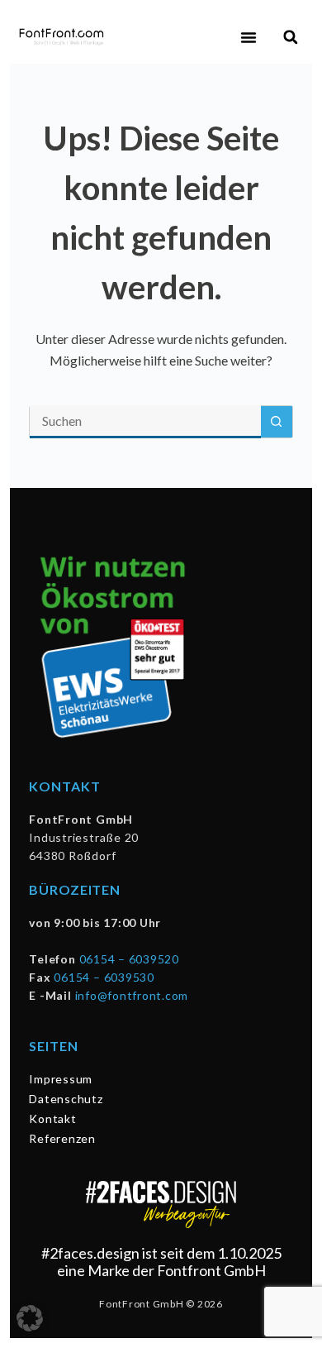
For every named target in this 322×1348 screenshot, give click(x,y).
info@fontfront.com (132, 995)
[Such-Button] (276, 421)
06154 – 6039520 (129, 959)
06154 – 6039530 (104, 977)
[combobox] (145, 421)
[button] (248, 37)
